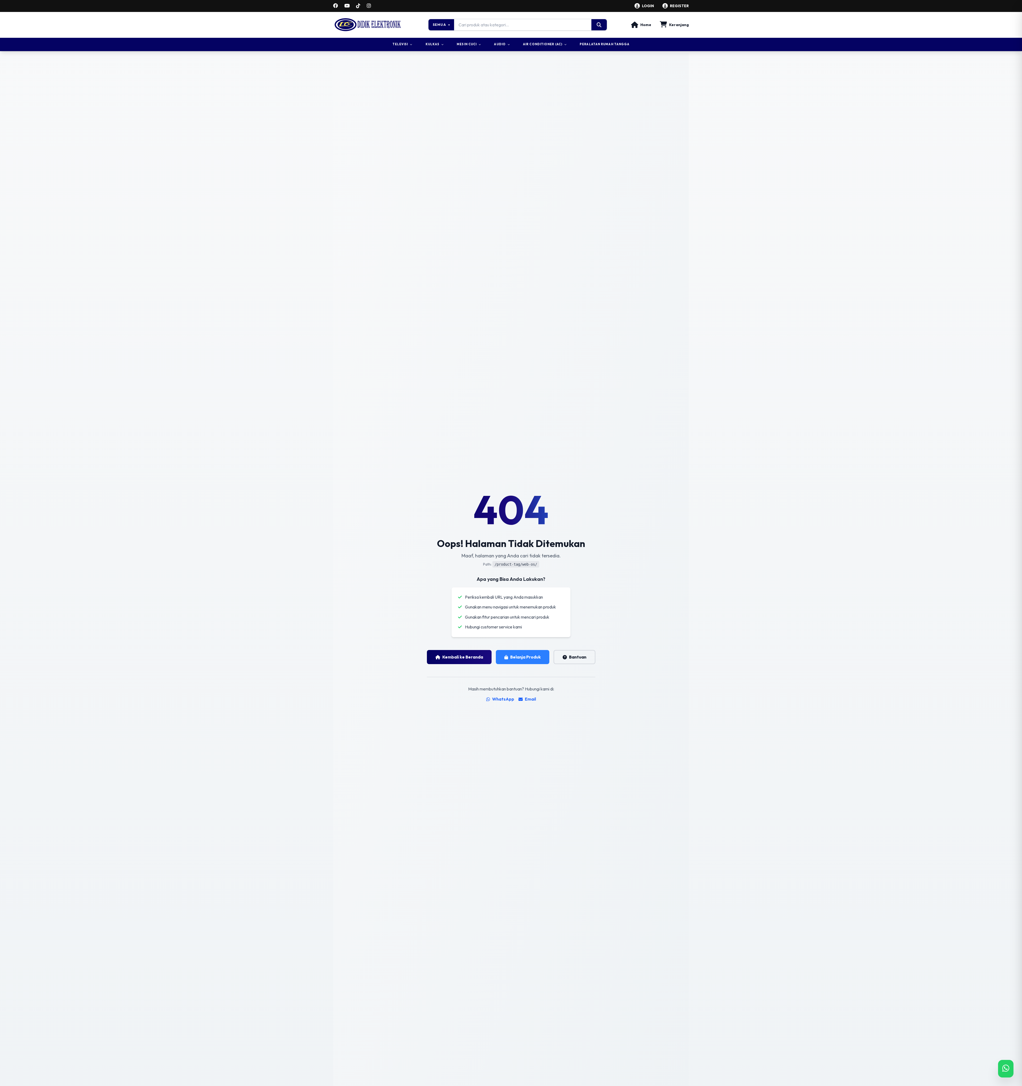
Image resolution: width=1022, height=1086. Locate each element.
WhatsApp (503, 699)
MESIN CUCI (467, 44)
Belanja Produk (525, 657)
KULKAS (433, 44)
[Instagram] (369, 6)
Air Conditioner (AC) (542, 44)
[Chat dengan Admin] (1005, 1068)
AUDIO (500, 44)
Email (530, 699)
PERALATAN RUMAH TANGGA (604, 44)
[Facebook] (335, 6)
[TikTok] (358, 6)
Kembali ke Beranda (462, 657)
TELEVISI (400, 44)
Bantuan (577, 657)
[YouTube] (347, 6)
